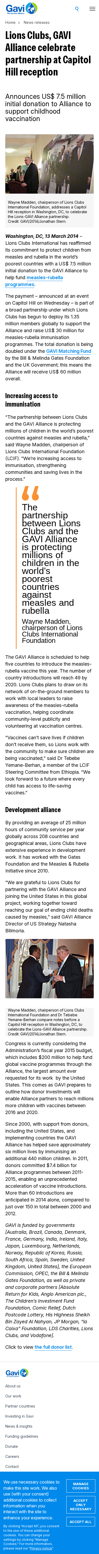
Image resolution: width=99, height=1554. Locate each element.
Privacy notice (41, 1548)
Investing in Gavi (19, 1416)
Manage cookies (80, 1486)
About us (13, 1386)
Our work (13, 1396)
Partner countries (20, 1406)
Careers (12, 1456)
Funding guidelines (21, 1436)
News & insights (18, 1426)
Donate (11, 1446)
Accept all (81, 1522)
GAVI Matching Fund (68, 351)
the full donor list (53, 1347)
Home (10, 22)
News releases (37, 22)
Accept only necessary (81, 1504)
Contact (12, 1466)
